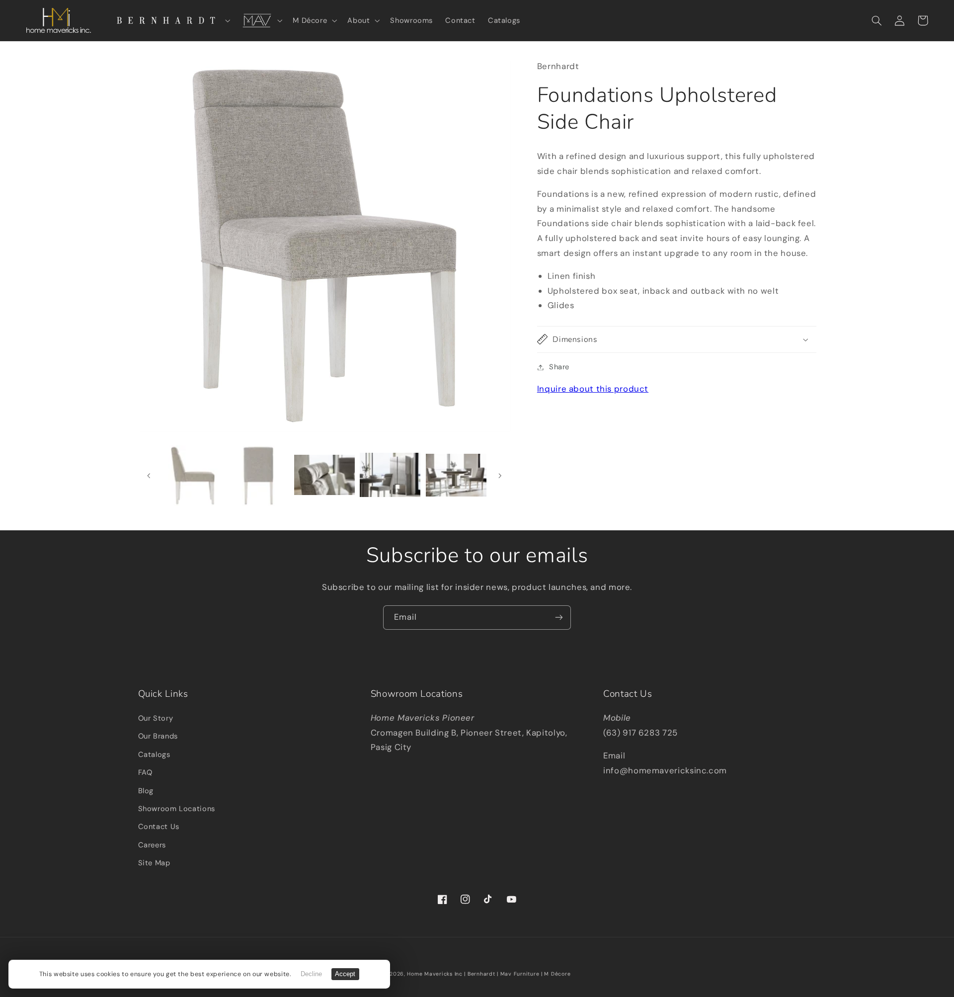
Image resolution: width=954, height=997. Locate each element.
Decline (311, 974)
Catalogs (154, 754)
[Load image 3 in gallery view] (192, 475)
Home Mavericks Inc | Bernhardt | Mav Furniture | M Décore (488, 974)
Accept (345, 974)
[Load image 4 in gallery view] (258, 475)
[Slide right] (500, 476)
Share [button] (559, 367)
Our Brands (158, 736)
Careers (152, 845)
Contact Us (158, 826)
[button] (170, 20)
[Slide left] (149, 476)
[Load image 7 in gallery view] (456, 475)
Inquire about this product (592, 388)
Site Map (154, 863)
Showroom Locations (176, 809)
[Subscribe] (559, 617)
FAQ (145, 772)
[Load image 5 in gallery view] (324, 475)
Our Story (155, 718)
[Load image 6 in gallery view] (390, 475)
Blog (146, 791)
